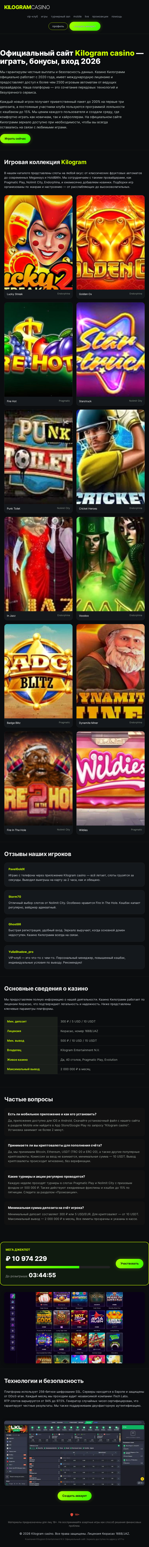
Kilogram (27, 7)
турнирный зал (60, 16)
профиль (58, 26)
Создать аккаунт (74, 1496)
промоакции (100, 16)
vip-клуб (32, 16)
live (87, 16)
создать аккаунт (85, 26)
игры (44, 16)
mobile (77, 16)
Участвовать (129, 1263)
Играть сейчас (15, 138)
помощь (117, 16)
